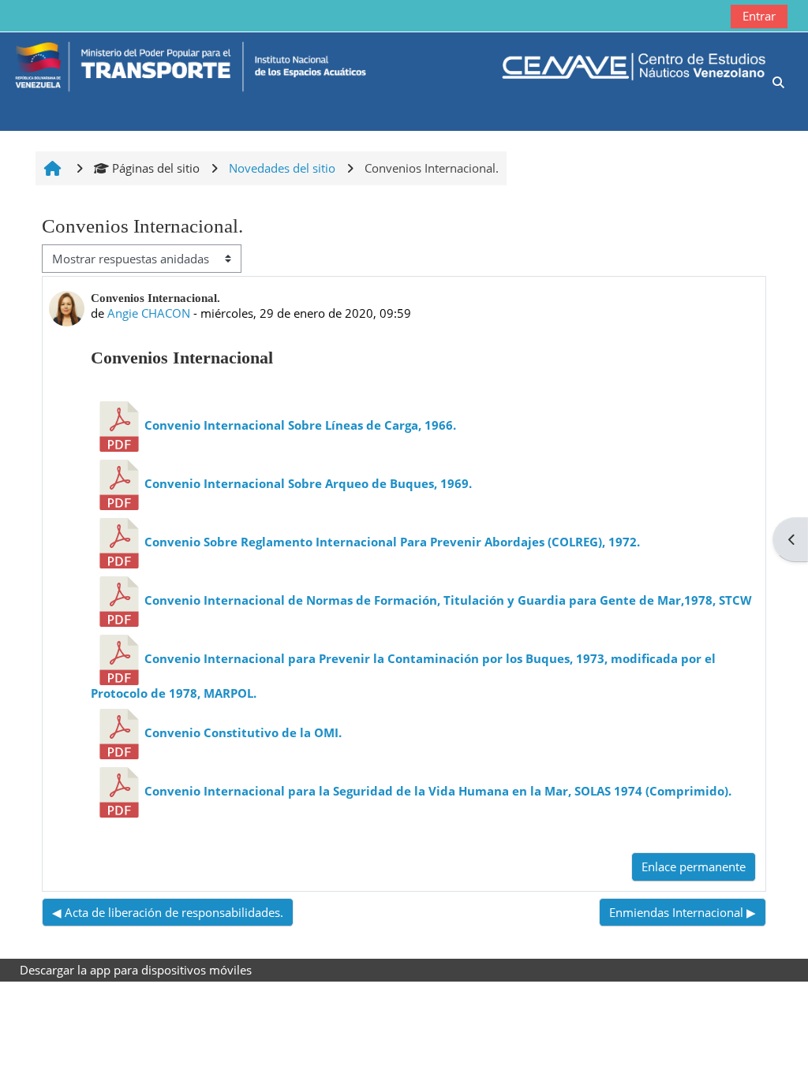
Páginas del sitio (156, 168)
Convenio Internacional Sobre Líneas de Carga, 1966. (300, 425)
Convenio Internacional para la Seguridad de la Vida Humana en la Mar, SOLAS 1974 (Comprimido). (437, 791)
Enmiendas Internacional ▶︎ (682, 912)
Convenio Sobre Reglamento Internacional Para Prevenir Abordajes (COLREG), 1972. (392, 542)
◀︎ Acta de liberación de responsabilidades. (167, 912)
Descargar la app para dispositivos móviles (136, 970)
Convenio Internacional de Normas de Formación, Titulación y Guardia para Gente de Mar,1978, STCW (448, 600)
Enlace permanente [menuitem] (694, 866)
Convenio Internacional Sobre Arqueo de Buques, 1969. (308, 483)
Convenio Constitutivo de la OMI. (243, 732)
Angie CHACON (148, 313)
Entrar (759, 16)
